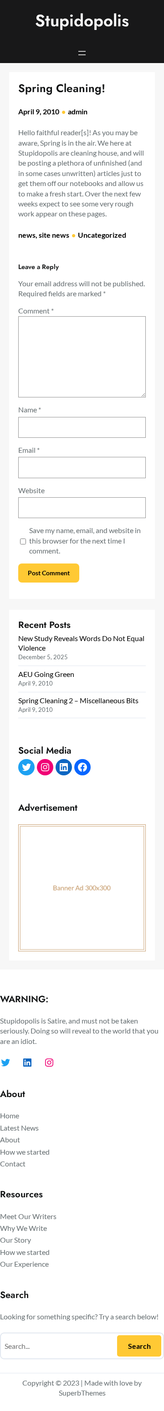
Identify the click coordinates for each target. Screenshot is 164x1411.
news (27, 234)
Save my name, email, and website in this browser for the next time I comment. (85, 540)
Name (29, 409)
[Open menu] (82, 53)
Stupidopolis (82, 21)
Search (139, 1346)
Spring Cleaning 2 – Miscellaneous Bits (78, 700)
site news (54, 234)
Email (29, 450)
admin (77, 111)
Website (31, 490)
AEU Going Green (46, 674)
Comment (36, 310)
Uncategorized (102, 234)
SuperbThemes (82, 1392)
